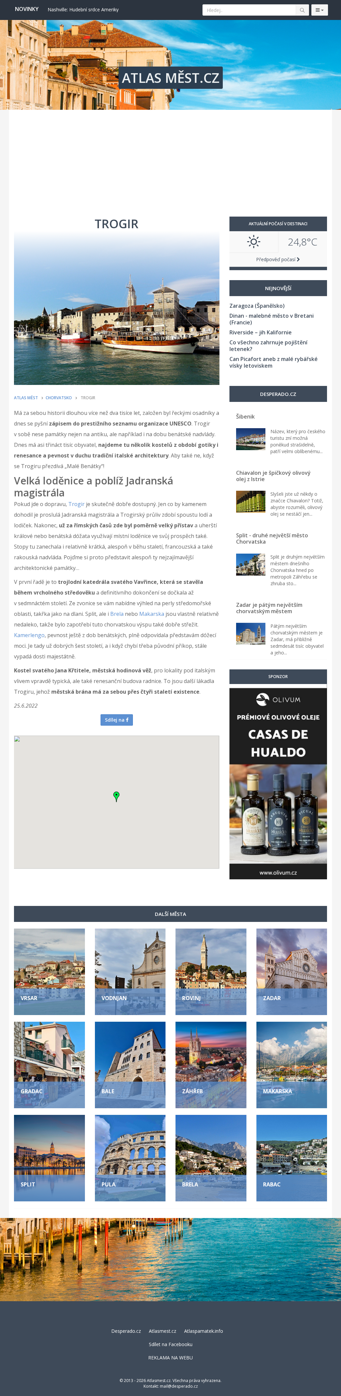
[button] (117, 797)
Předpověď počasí (276, 259)
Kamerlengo (29, 635)
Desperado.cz (126, 1331)
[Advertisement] (170, 159)
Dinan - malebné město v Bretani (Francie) (271, 319)
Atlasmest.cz (162, 1331)
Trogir (76, 504)
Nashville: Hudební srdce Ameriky (83, 9)
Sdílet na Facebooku (170, 1344)
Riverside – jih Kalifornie (260, 332)
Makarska (151, 613)
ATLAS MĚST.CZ (170, 78)
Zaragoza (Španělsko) (257, 305)
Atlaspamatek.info (203, 1331)
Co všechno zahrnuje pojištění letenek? (268, 346)
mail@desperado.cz (179, 1386)
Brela (117, 613)
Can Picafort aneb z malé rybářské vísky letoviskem (273, 362)
